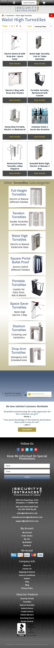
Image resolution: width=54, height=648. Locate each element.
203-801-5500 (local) (27, 509)
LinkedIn (31, 449)
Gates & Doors (27, 608)
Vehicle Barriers (27, 615)
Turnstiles (10, 15)
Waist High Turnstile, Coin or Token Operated (40, 56)
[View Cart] (47, 2)
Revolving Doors (27, 618)
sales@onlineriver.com (27, 513)
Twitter (27, 449)
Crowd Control (27, 612)
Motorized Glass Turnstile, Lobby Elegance (15, 166)
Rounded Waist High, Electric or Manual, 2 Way (40, 166)
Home (3, 15)
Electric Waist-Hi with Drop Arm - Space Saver (14, 56)
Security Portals (27, 599)
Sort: (29, 26)
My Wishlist (27, 542)
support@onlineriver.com (27, 521)
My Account (27, 533)
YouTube (22, 449)
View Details (14, 63)
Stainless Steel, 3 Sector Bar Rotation (39, 128)
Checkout (27, 546)
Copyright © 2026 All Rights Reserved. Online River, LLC (27, 644)
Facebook (18, 449)
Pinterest (35, 449)
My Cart (27, 539)
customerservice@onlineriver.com (27, 517)
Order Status (27, 536)
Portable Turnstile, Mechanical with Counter (40, 93)
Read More (27, 429)
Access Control (27, 621)
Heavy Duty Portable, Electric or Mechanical (14, 128)
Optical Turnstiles (27, 605)
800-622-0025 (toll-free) (27, 507)
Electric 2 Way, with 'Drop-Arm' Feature (15, 91)
